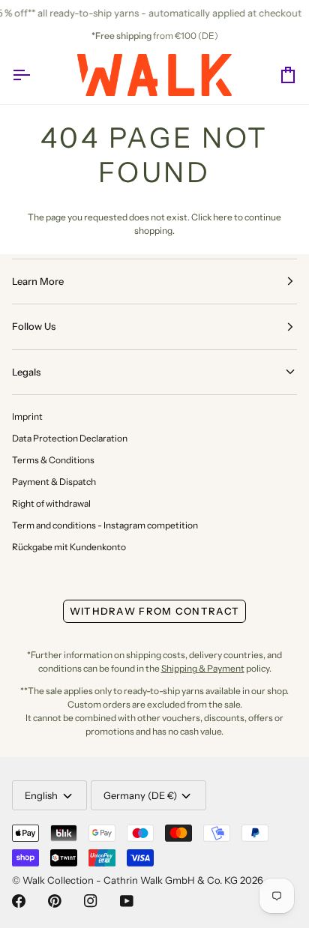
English (41, 795)
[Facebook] (19, 901)
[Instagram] (91, 901)
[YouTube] (127, 901)
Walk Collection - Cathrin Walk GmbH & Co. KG (130, 880)
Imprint (27, 416)
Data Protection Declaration (70, 438)
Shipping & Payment (202, 668)
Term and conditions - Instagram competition (105, 525)
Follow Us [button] (34, 326)
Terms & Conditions (53, 459)
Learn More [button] (38, 281)
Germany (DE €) (140, 795)
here (222, 217)
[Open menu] (34, 75)
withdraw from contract (155, 611)
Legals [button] (26, 372)
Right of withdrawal (51, 503)
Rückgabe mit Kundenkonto (69, 546)
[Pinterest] (55, 901)
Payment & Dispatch (54, 481)
